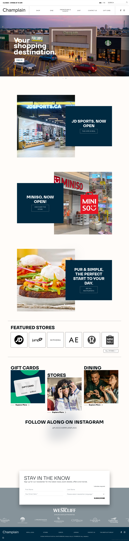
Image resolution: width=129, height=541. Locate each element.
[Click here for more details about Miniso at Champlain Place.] (110, 340)
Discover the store (40, 208)
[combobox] (85, 494)
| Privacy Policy (69, 536)
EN (100, 3)
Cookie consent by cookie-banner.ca (120, 539)
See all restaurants (88, 290)
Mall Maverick (84, 536)
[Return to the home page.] (14, 10)
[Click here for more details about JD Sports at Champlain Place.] (19, 340)
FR (104, 3)
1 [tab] (63, 78)
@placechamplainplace (64, 428)
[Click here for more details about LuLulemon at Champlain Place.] (91, 340)
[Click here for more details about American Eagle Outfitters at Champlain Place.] (73, 340)
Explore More (21, 405)
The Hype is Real (88, 131)
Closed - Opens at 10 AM (12, 3)
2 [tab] (66, 78)
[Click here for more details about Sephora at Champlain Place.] (55, 340)
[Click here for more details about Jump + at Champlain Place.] (37, 340)
